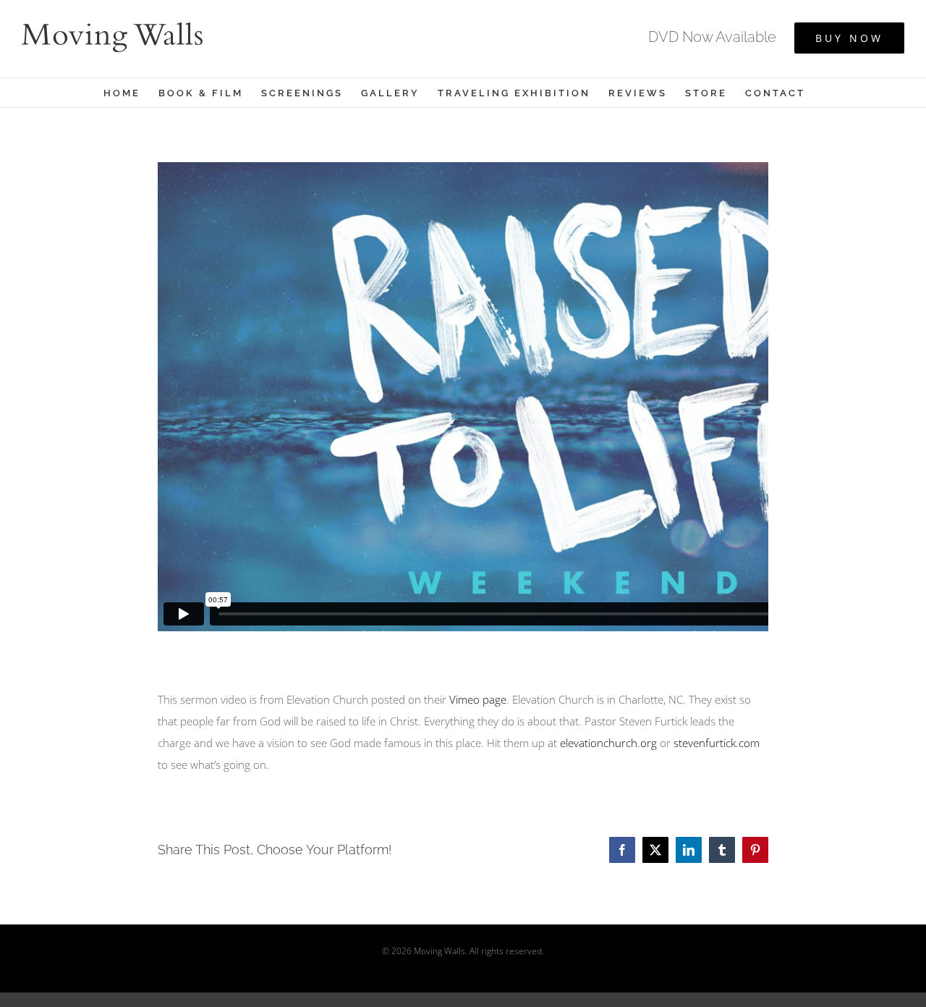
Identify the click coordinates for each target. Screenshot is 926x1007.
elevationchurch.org (608, 743)
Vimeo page (477, 699)
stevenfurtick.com (717, 743)
